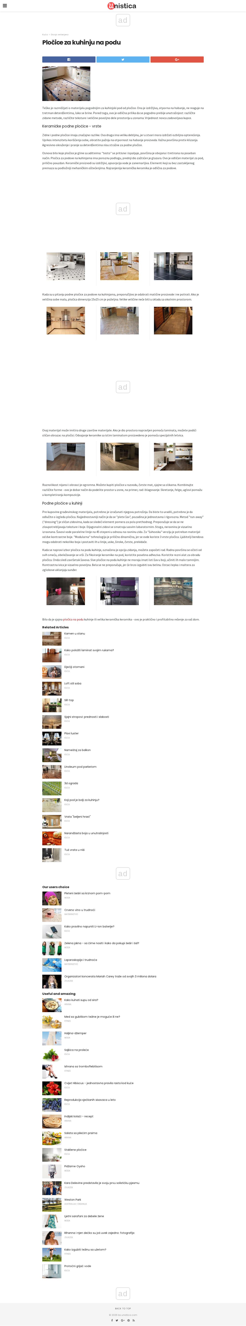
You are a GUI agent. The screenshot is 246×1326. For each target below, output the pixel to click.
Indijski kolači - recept (78, 1116)
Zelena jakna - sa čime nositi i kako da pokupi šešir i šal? (101, 943)
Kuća (45, 34)
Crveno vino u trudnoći (79, 910)
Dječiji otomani (74, 667)
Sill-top (69, 700)
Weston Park (72, 1200)
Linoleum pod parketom (80, 767)
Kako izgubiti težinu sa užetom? (85, 1250)
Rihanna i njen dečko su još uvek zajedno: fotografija (99, 1233)
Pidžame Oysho (74, 1166)
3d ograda (71, 783)
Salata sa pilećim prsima (80, 1133)
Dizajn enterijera (59, 34)
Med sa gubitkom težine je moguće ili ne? (92, 1017)
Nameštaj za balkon (77, 750)
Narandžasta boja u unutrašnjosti (86, 833)
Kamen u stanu (74, 633)
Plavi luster (71, 733)
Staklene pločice (75, 1150)
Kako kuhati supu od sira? (81, 1000)
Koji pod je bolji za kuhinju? (81, 800)
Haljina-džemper (75, 1033)
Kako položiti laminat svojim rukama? (89, 650)
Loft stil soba (72, 683)
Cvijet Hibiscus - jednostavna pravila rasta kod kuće (99, 1083)
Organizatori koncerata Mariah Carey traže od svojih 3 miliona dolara (110, 976)
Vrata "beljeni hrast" (77, 817)
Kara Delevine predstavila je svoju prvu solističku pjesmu (101, 1183)
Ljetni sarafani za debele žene (84, 1216)
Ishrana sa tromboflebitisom (83, 1066)
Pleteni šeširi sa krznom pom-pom (87, 893)
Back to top (123, 1308)
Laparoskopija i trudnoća (80, 960)
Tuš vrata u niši (74, 850)
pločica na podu (73, 619)
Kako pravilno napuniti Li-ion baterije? (89, 926)
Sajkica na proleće (76, 1050)
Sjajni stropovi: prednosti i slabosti (86, 717)
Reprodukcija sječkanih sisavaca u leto (90, 1100)
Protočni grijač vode (77, 1266)
